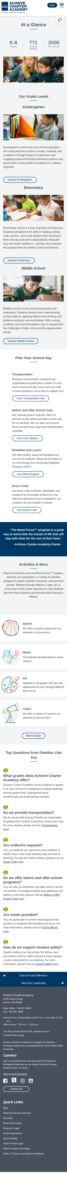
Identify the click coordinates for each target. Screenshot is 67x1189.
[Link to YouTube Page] (31, 1081)
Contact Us (16, 1089)
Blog (5, 1108)
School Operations (12, 1133)
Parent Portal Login (13, 1143)
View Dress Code (27, 510)
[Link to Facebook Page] (5, 1081)
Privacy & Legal (11, 1128)
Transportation (49, 825)
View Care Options (27, 438)
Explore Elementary (19, 260)
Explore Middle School (21, 341)
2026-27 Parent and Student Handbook (23, 1153)
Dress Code (10, 862)
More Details (33, 735)
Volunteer (8, 1118)
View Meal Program (28, 474)
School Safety (43, 964)
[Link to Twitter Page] (14, 1081)
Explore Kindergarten (20, 179)
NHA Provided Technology (16, 1148)
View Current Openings (15, 1074)
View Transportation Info (31, 398)
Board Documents (12, 1123)
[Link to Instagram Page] (22, 1081)
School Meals (50, 927)
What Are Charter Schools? (17, 1113)
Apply (52, 5)
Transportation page (13, 1035)
